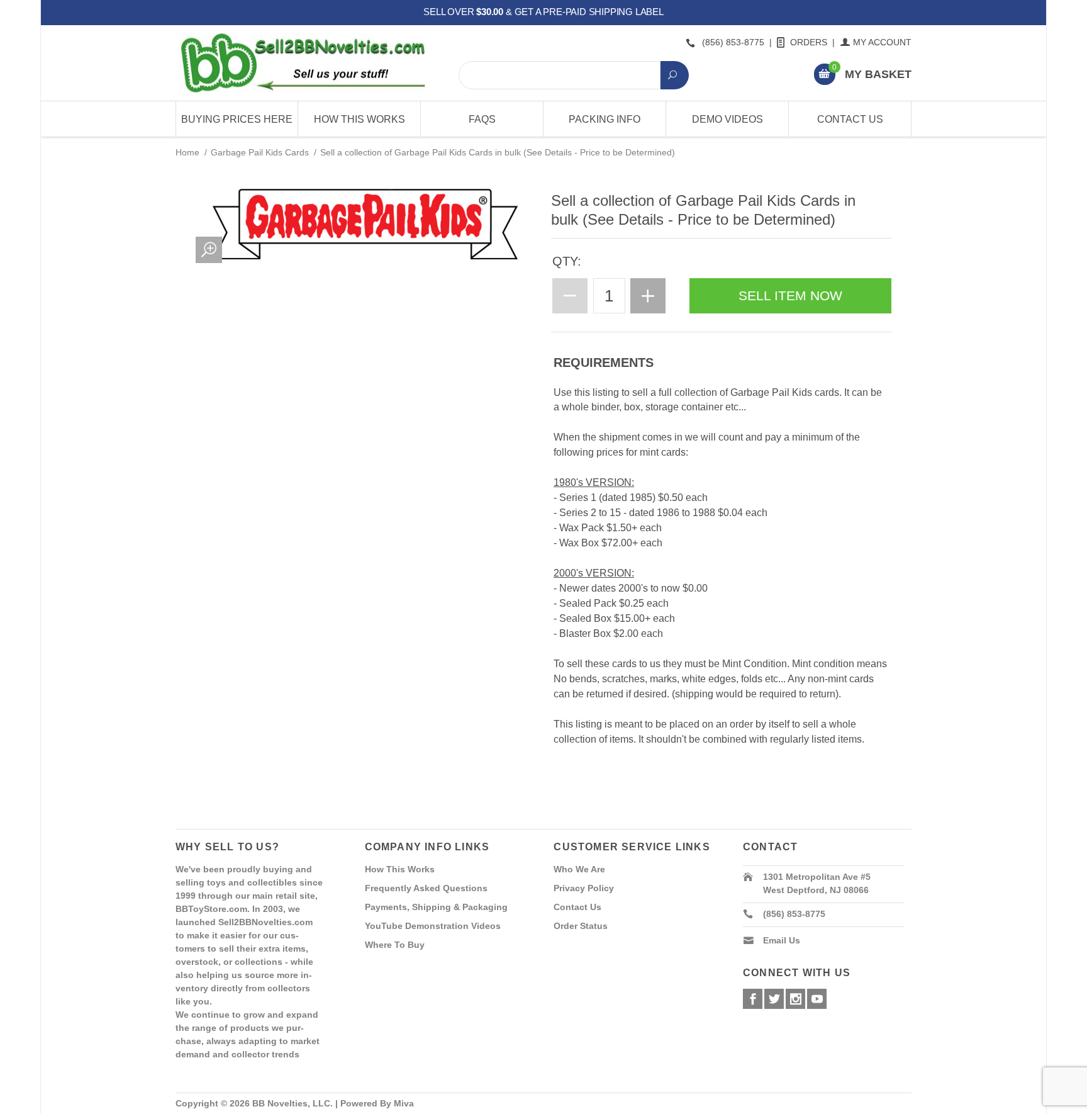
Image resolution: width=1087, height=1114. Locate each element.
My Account (882, 42)
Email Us (781, 940)
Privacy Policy (584, 888)
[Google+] (795, 999)
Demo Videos (727, 119)
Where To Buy (395, 945)
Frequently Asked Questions (426, 888)
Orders (808, 42)
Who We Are (579, 869)
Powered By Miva (377, 1103)
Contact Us (850, 119)
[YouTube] (817, 999)
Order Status (581, 926)
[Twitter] (774, 999)
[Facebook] (752, 999)
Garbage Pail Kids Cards (260, 152)
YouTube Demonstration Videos (433, 926)
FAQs (482, 119)
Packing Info (604, 119)
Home (187, 152)
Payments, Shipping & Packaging (436, 907)
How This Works (359, 119)
